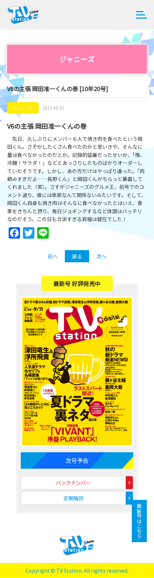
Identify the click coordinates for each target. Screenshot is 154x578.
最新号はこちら (139, 521)
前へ (53, 256)
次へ (101, 256)
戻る (77, 256)
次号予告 (77, 460)
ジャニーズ (23, 108)
